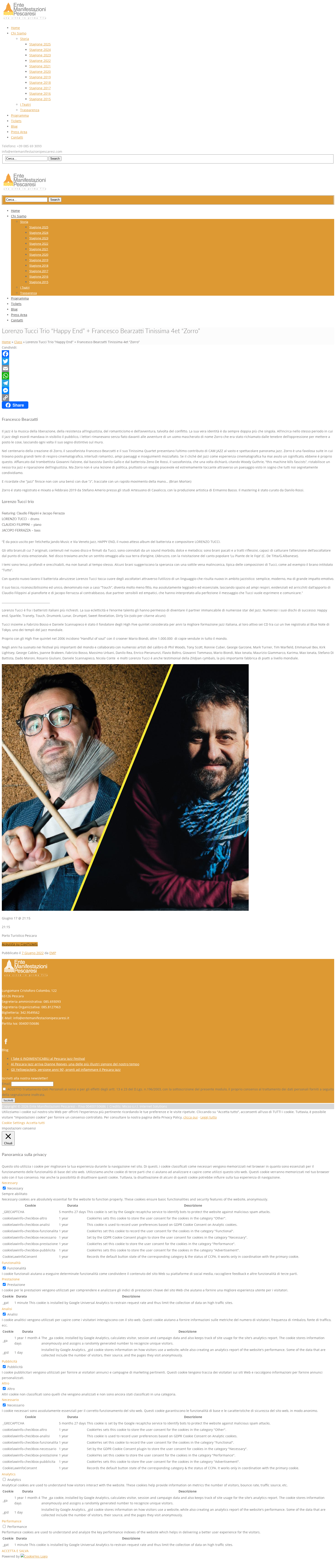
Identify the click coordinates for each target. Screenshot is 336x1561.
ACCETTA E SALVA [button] (15, 1551)
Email (6, 1084)
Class (18, 342)
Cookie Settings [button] (13, 1123)
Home (6, 342)
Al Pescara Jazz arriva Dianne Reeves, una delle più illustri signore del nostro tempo (75, 1064)
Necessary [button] (10, 1183)
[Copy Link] (168, 397)
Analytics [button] (9, 1474)
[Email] (168, 368)
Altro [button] (5, 1383)
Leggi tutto (208, 1117)
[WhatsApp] (168, 375)
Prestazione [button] (11, 1279)
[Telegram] (168, 383)
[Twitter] (168, 361)
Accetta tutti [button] (35, 1123)
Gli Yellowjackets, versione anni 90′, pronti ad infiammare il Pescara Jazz (66, 1069)
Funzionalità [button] (11, 1263)
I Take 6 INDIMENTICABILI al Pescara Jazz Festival (48, 1058)
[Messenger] (168, 390)
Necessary (15, 1188)
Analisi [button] (7, 1309)
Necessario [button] (10, 1400)
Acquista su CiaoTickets (20, 944)
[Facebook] (168, 354)
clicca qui (190, 1117)
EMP (52, 953)
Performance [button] (11, 1521)
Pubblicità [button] (9, 1361)
